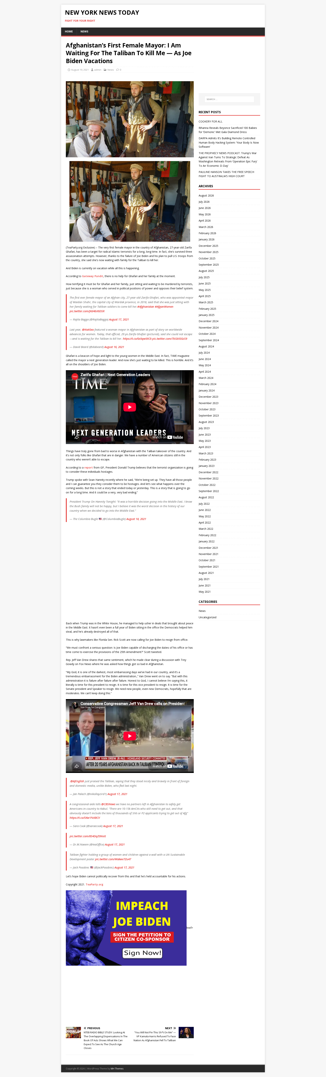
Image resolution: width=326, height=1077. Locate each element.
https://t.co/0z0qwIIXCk (137, 338)
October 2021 (207, 560)
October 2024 (207, 334)
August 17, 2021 (119, 319)
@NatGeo (88, 329)
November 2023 (208, 403)
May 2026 (205, 214)
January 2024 (207, 390)
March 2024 (206, 378)
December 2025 (208, 246)
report (88, 467)
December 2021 (208, 548)
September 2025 (209, 264)
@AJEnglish (77, 781)
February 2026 (207, 233)
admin (97, 69)
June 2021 (205, 585)
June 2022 (205, 510)
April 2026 (205, 220)
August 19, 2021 (80, 69)
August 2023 (206, 422)
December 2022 (208, 472)
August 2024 (206, 346)
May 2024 (205, 365)
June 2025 (205, 283)
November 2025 (208, 252)
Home (69, 31)
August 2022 (206, 497)
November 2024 (208, 327)
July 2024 (204, 352)
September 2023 (209, 415)
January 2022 (207, 541)
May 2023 (205, 441)
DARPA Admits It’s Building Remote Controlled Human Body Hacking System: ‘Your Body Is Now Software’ (229, 142)
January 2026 (207, 239)
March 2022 (206, 528)
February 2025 (207, 308)
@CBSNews (108, 804)
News (84, 31)
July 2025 (204, 277)
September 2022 (209, 491)
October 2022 (207, 485)
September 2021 (209, 566)
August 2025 (206, 271)
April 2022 (205, 522)
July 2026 (204, 201)
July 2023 (204, 428)
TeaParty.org (94, 884)
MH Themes (117, 1068)
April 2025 (205, 296)
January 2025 (207, 315)
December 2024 (208, 321)
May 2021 (205, 591)
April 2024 (205, 371)
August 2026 (206, 195)
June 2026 (205, 208)
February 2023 (207, 459)
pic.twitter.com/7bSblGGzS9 (169, 338)
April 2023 (205, 447)
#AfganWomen (164, 306)
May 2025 (205, 290)
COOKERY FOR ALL (210, 121)
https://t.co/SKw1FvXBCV (85, 817)
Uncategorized (207, 617)
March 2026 (206, 227)
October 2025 (207, 258)
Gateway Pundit (92, 276)
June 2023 (205, 434)
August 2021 (206, 573)
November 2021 (208, 554)
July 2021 (204, 579)
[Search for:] (229, 99)
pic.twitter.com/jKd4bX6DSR (87, 311)
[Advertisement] (130, 995)
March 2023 (206, 453)
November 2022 (208, 478)
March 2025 (206, 302)
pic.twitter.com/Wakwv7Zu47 (113, 859)
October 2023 (207, 409)
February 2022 (207, 535)
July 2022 (204, 503)
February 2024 (207, 384)
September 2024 (209, 340)
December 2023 (208, 396)
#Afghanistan (145, 306)
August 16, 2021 (114, 347)
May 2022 (205, 516)
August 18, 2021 (136, 519)
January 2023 (207, 466)
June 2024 (205, 359)
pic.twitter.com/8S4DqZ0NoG (88, 836)
